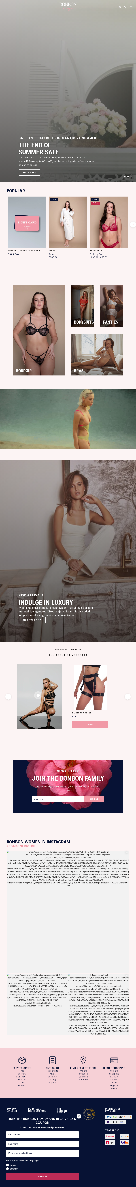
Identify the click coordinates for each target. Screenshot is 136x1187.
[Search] (125, 7)
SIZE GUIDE (53, 1068)
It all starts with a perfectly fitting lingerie (52, 1076)
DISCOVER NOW (32, 620)
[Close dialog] (79, 1116)
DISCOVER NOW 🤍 (34, 172)
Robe (51, 254)
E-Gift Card (14, 254)
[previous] (3, 224)
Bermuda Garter (82, 713)
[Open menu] (5, 7)
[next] (133, 224)
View (90, 724)
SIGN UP (94, 799)
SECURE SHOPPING (114, 1068)
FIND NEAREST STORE (83, 1068)
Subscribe (42, 1176)
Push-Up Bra (96, 254)
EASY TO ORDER (21, 1068)
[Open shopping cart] (131, 7)
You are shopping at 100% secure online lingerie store (114, 1079)
